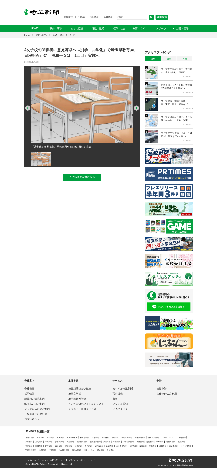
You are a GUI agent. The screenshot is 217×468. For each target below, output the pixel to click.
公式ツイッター (121, 409)
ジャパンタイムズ (169, 437)
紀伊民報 (68, 446)
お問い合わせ (32, 419)
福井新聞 (28, 446)
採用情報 (94, 17)
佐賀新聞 (52, 450)
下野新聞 (182, 437)
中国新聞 (88, 446)
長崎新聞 (42, 450)
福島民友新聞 (126, 437)
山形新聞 (95, 437)
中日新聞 (116, 442)
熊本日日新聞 (64, 450)
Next (136, 108)
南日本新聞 (76, 450)
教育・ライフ (140, 28)
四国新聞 (133, 446)
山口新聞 (109, 446)
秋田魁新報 (84, 437)
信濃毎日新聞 (95, 442)
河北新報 (50, 437)
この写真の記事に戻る (82, 177)
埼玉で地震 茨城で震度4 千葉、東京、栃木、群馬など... (176, 102)
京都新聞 (38, 446)
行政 (72, 35)
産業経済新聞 (140, 437)
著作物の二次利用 (166, 393)
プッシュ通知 (120, 403)
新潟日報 (106, 442)
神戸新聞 (48, 446)
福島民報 (115, 437)
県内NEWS (41, 35)
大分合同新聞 (186, 446)
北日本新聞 (170, 442)
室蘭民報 (40, 437)
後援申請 (161, 388)
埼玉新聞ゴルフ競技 (79, 388)
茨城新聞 (28, 442)
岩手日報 (105, 437)
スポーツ (161, 28)
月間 (185, 59)
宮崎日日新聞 (30, 450)
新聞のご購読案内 (34, 398)
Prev (27, 108)
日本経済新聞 (153, 437)
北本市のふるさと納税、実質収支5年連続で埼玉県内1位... (176, 86)
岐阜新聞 (159, 442)
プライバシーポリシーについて (81, 460)
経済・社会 (119, 28)
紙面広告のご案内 (34, 403)
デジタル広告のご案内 (37, 409)
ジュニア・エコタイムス (82, 409)
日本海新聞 (99, 446)
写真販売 (117, 393)
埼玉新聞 (70, 442)
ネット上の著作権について (53, 460)
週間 (169, 59)
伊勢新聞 (140, 442)
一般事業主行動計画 (35, 414)
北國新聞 (181, 442)
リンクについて (32, 460)
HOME (35, 28)
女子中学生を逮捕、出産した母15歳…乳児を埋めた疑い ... (176, 135)
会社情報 (108, 17)
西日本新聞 (173, 446)
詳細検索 (162, 17)
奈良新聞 (58, 446)
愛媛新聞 (142, 446)
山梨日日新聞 (82, 442)
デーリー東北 (72, 437)
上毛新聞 (38, 442)
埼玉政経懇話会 (77, 398)
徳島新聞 (152, 446)
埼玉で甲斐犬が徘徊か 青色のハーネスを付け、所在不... (176, 70)
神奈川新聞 (59, 442)
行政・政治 (98, 28)
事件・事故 (56, 28)
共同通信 (110, 450)
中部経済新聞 (128, 442)
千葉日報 (48, 442)
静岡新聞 (149, 442)
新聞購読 (68, 17)
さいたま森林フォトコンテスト (86, 403)
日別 (153, 59)
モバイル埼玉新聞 (122, 388)
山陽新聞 (78, 446)
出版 (115, 398)
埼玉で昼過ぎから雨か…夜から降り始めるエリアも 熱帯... (176, 119)
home (27, 35)
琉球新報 (100, 450)
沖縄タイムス (89, 450)
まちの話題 (77, 28)
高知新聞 (162, 446)
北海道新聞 (29, 437)
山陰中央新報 (121, 446)
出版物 (81, 17)
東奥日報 (60, 437)
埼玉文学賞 (74, 393)
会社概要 (29, 388)
